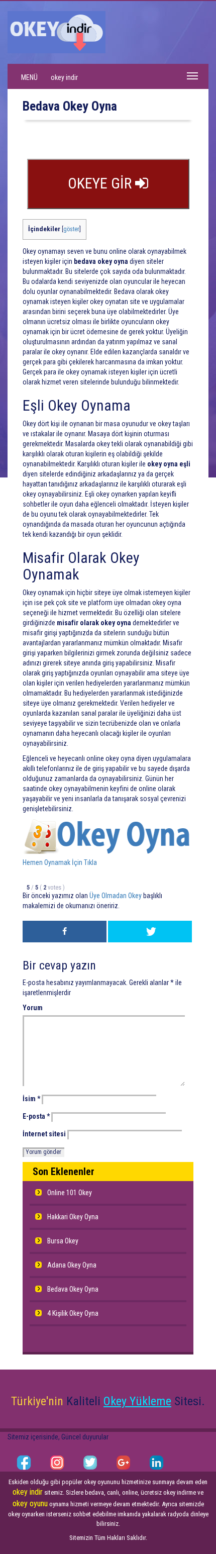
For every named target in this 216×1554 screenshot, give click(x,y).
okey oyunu (30, 1503)
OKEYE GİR (101, 183)
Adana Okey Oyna (71, 1265)
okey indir (64, 77)
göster (71, 229)
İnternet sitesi (44, 1134)
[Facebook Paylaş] (64, 931)
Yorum (33, 1008)
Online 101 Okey (69, 1193)
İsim (31, 1099)
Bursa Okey (62, 1241)
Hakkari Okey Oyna (72, 1217)
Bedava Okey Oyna (72, 1289)
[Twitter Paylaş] (150, 931)
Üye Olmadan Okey (115, 896)
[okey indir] (56, 32)
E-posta (36, 1116)
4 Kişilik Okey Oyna (72, 1313)
